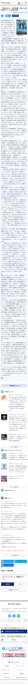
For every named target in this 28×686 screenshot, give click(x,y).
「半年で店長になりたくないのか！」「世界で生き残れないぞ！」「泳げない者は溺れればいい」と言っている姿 (14, 237)
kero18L (11, 394)
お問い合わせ (7, 677)
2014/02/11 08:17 (22, 434)
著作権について (7, 673)
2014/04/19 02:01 (21, 414)
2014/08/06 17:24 (18, 394)
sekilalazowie (12, 414)
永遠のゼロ (20, 35)
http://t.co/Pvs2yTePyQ (14, 406)
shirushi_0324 (12, 434)
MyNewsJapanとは (15, 662)
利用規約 (7, 666)
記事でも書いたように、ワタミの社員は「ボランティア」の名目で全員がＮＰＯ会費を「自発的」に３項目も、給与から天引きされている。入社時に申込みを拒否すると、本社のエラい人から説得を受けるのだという (14, 192)
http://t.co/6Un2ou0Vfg (14, 440)
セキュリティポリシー (7, 669)
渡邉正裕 (15, 12)
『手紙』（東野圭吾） (11, 43)
